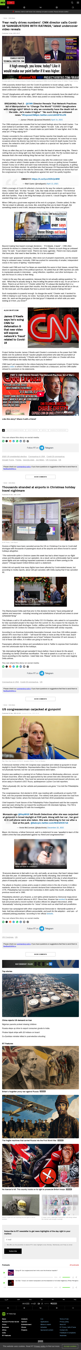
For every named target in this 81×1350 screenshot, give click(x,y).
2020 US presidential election (14, 457)
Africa (4, 1330)
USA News (12, 18)
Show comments (40, 477)
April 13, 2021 (52, 184)
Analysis (24, 1319)
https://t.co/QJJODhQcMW (46, 179)
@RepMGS (23, 814)
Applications (44, 1322)
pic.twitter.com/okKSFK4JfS (51, 115)
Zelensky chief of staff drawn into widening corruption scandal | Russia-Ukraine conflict (41, 11)
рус (30, 1299)
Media (44, 430)
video (12, 367)
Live (41, 1319)
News (4, 1319)
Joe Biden (40, 460)
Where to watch (45, 1324)
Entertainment (26, 1324)
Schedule (43, 1327)
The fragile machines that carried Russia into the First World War (29, 1140)
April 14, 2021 (57, 120)
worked (62, 899)
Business (5, 1327)
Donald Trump (8, 460)
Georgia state (28, 460)
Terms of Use (64, 1319)
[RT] (25, 1304)
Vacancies (63, 1335)
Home (5, 18)
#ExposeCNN (29, 115)
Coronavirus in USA (36, 457)
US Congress (51, 460)
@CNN (29, 103)
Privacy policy (64, 1322)
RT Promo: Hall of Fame (68, 1327)
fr (53, 1299)
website (50, 914)
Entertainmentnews (15, 430)
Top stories (7, 971)
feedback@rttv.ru (9, 469)
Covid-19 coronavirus (55, 457)
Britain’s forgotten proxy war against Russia (20, 1092)
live (10, 2)
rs (64, 1299)
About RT (63, 1324)
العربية (6, 1299)
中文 (75, 1299)
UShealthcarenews (58, 430)
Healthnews (33, 430)
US (59, 460)
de (42, 1299)
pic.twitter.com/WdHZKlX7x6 (53, 823)
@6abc (34, 823)
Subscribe (13, 1251)
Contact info (64, 1330)
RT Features (7, 1044)
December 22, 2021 (55, 828)
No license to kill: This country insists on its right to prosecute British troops (33, 1189)
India (4, 1333)
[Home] (2, 2)
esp (18, 1299)
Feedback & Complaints (68, 1333)
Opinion (24, 1322)
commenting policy (24, 467)
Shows (23, 1327)
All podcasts (74, 1265)
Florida (18, 460)
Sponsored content (46, 1330)
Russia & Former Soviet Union (10, 1323)
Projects (24, 1330)
